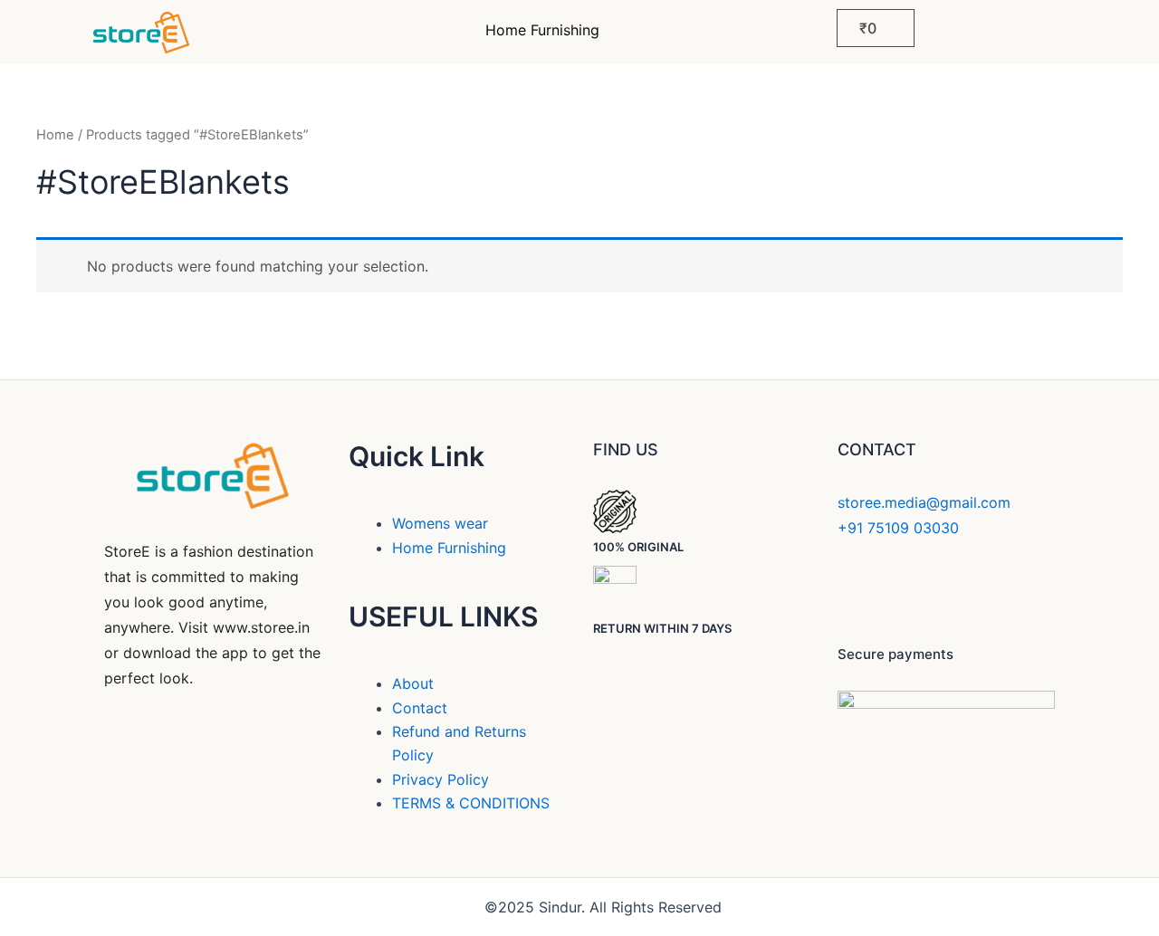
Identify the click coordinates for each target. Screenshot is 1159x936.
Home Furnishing (542, 30)
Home (55, 135)
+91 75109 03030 (898, 528)
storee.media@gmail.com (924, 502)
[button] (547, 30)
